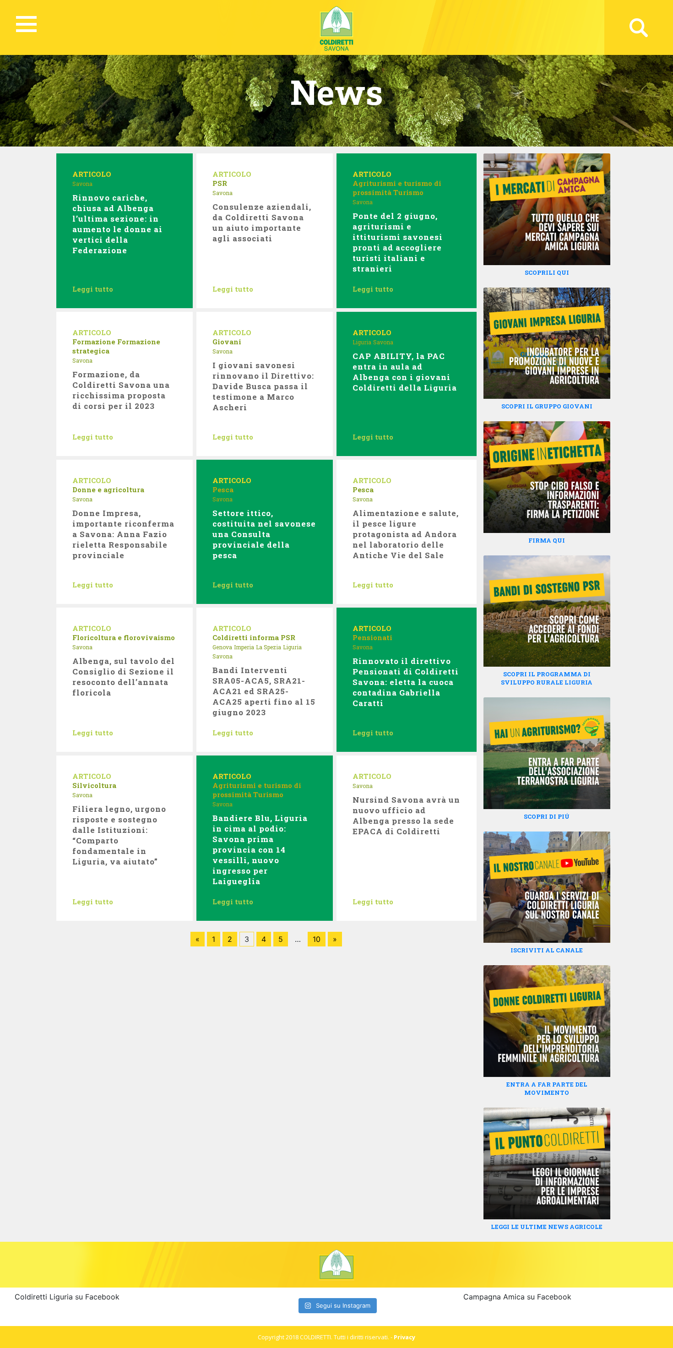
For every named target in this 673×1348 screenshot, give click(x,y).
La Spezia (268, 647)
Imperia (244, 647)
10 (316, 939)
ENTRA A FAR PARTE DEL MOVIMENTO (546, 1088)
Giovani (226, 341)
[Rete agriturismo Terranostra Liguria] (546, 752)
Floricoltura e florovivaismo (123, 637)
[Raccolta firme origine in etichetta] (546, 476)
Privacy (404, 1337)
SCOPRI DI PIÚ (547, 816)
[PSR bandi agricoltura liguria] (546, 610)
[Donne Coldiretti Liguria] (546, 1020)
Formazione (93, 341)
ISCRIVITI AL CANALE (546, 950)
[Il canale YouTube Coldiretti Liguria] (546, 886)
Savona (82, 183)
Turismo (408, 192)
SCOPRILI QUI (547, 272)
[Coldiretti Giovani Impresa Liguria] (546, 342)
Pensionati (372, 637)
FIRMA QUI (546, 540)
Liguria (362, 342)
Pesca (222, 489)
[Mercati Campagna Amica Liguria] (546, 208)
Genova (222, 647)
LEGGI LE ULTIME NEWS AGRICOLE (546, 1227)
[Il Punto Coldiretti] (546, 1162)
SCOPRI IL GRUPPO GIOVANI (546, 406)
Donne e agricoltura (108, 489)
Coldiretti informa (245, 637)
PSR (219, 183)
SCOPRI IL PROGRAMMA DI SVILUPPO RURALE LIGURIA (546, 678)
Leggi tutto (92, 289)
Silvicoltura (94, 785)
